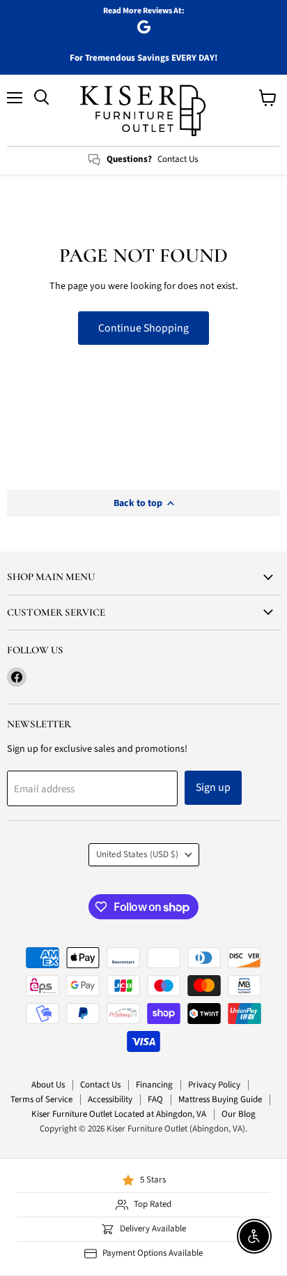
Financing (154, 1084)
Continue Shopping (143, 328)
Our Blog (239, 1114)
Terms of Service (41, 1099)
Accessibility (110, 1099)
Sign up (213, 787)
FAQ (155, 1099)
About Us (48, 1084)
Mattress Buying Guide (220, 1099)
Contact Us (100, 1084)
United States (137, 854)
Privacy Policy (214, 1084)
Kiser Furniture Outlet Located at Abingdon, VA (118, 1114)
